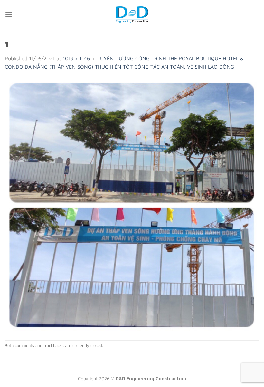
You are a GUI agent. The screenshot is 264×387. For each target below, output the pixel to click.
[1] (132, 205)
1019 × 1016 (76, 58)
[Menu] (9, 14)
